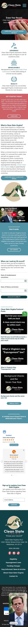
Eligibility (13, 559)
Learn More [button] (14, 116)
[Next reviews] (25, 461)
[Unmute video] (18, 606)
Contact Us (13, 576)
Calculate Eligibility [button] (14, 297)
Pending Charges (13, 566)
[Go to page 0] (11, 475)
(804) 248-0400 (14, 548)
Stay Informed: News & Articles (13, 569)
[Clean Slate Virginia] (11, 5)
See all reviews (14, 445)
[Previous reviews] (2, 461)
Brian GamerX (14, 455)
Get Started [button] (14, 249)
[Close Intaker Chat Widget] (26, 591)
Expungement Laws (13, 562)
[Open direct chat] (24, 591)
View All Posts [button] (14, 403)
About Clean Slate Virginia (13, 573)
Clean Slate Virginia (9, 437)
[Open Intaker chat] (11, 626)
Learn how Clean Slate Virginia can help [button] (14, 32)
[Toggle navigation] (24, 5)
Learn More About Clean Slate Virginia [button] (14, 177)
